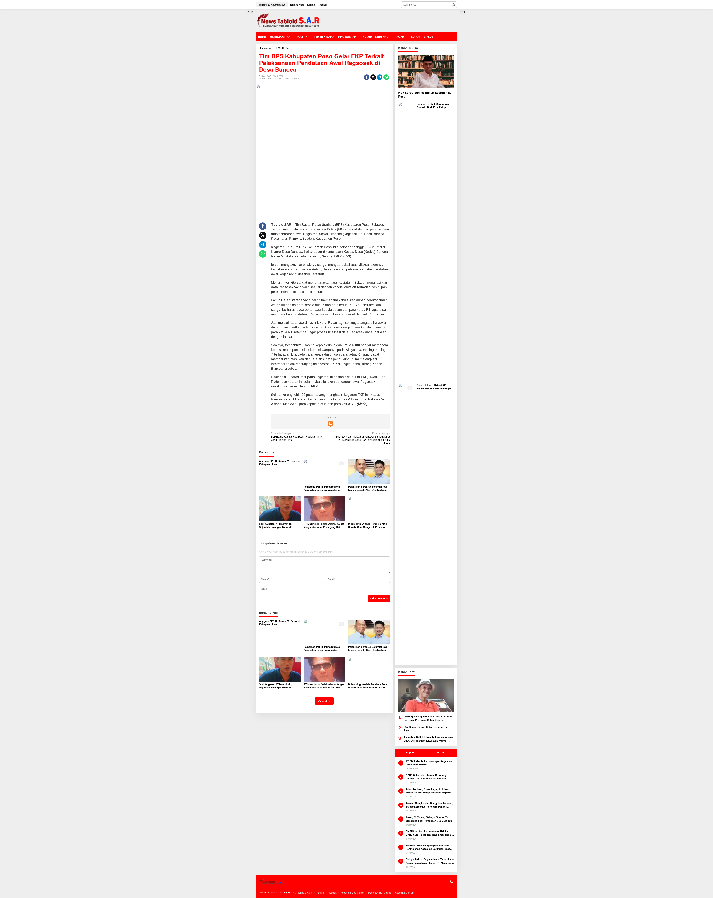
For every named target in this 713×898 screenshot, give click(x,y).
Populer (411, 752)
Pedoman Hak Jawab (379, 892)
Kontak (333, 892)
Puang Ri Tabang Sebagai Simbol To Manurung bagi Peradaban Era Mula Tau (429, 819)
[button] (453, 4)
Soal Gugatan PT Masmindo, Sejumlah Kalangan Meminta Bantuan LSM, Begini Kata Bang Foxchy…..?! (277, 525)
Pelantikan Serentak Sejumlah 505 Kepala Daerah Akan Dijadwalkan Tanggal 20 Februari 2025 (367, 488)
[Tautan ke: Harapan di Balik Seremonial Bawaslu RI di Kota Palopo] (406, 241)
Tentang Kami (305, 892)
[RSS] (330, 424)
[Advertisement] (389, 20)
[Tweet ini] (373, 77)
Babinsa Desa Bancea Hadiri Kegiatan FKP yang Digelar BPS (296, 436)
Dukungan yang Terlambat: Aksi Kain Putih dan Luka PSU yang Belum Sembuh (428, 718)
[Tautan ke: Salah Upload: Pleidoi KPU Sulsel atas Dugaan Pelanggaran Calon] (406, 522)
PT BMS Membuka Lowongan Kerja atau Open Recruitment (429, 763)
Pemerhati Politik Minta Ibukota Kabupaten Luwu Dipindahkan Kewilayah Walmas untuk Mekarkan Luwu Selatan (324, 488)
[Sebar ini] (366, 77)
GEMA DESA (265, 78)
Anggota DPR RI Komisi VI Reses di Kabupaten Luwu (279, 462)
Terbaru (441, 752)
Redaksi (320, 892)
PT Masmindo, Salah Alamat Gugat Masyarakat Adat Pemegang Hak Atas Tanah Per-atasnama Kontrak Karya (324, 525)
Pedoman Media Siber (352, 892)
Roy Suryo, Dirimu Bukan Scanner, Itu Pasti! (425, 95)
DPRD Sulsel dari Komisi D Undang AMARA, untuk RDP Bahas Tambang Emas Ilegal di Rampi (426, 776)
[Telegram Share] (379, 77)
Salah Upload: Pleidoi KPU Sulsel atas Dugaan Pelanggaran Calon (435, 387)
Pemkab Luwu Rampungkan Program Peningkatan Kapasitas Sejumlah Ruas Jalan (428, 847)
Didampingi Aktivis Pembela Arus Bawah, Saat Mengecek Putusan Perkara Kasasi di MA (367, 525)
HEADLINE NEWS (280, 78)
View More (324, 701)
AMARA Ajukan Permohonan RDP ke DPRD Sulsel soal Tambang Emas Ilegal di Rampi (429, 833)
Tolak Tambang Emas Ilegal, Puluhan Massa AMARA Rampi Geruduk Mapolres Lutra (429, 791)
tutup (250, 11)
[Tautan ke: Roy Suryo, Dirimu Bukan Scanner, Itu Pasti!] (426, 71)
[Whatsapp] (386, 77)
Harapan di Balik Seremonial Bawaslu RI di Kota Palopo (433, 105)
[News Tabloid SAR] (289, 20)
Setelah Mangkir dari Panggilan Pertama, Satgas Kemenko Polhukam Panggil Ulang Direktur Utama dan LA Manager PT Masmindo (429, 805)
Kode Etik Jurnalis (405, 892)
